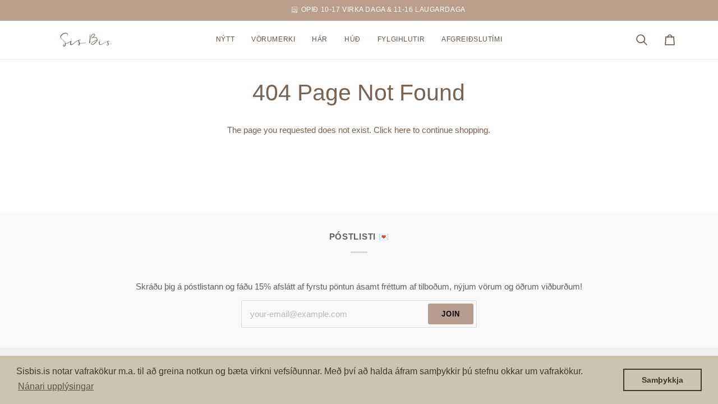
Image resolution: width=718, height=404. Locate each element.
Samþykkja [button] (662, 379)
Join (450, 314)
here (402, 130)
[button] (273, 40)
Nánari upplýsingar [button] (56, 386)
